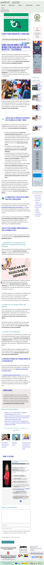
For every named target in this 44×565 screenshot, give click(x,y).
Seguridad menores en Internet (5, 445)
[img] (1, 282)
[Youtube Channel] (41, 557)
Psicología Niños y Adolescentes (38, 202)
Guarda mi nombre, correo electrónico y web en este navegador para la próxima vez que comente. (16, 532)
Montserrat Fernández (19, 463)
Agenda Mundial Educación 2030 (11, 375)
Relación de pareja (33, 547)
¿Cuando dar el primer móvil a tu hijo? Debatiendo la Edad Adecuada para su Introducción (39, 97)
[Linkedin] (26, 43)
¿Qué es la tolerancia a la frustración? (38, 117)
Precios (38, 5)
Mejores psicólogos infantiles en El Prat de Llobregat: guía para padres (39, 107)
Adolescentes (12, 5)
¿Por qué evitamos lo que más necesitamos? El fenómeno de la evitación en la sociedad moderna (39, 86)
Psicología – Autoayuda (34, 546)
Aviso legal (10, 563)
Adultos (3, 5)
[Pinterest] (28, 43)
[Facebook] (22, 43)
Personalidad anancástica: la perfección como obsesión (39, 128)
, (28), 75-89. (17, 419)
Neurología (38, 195)
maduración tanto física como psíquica (12, 207)
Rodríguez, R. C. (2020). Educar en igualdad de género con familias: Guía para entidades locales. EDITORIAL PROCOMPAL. (17, 422)
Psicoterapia (38, 205)
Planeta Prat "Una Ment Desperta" (21, 489)
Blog (3, 8)
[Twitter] (24, 43)
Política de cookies (5, 562)
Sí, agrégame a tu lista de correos (11, 537)
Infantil (20, 5)
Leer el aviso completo (37, 37)
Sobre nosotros (29, 5)
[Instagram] (37, 557)
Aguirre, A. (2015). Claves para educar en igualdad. (17, 416)
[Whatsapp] (29, 43)
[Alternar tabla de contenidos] (28, 40)
